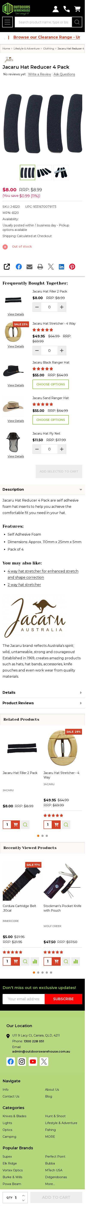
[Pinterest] (72, 267)
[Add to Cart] (56, 961)
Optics (7, 1130)
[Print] (40, 267)
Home (6, 48)
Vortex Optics (13, 1170)
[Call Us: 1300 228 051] (66, 9)
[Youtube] (33, 1061)
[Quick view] (25, 824)
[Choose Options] (15, 824)
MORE (50, 1137)
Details (9, 693)
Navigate (12, 1081)
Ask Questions (64, 74)
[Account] (55, 9)
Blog (48, 1096)
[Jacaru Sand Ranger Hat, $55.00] (63, 748)
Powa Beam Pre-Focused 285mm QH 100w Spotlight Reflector (62, 910)
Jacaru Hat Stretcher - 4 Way (54, 323)
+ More (31, 796)
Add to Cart (56, 1197)
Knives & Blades (14, 1116)
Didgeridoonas (56, 1177)
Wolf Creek (12, 926)
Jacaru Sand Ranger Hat (50, 398)
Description (13, 489)
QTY (9, 1197)
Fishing (50, 1130)
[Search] (77, 22)
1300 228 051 (34, 1041)
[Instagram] (22, 1061)
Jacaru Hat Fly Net (46, 433)
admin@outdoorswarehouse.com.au (41, 1051)
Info (6, 1090)
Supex (7, 1156)
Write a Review (39, 74)
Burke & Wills (12, 1177)
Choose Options (50, 384)
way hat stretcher (25, 585)
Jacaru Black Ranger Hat (50, 362)
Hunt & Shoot (55, 1116)
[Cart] (77, 9)
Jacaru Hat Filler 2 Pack (49, 291)
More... (50, 1184)
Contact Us (11, 1096)
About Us (52, 1090)
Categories (13, 1107)
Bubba (50, 1163)
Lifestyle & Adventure (61, 1123)
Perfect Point (55, 1156)
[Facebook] (19, 267)
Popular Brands (18, 1148)
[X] (51, 267)
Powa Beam (52, 921)
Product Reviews (18, 703)
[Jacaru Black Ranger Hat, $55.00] (22, 748)
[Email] (29, 267)
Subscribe (63, 999)
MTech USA (53, 1170)
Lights (7, 1123)
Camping (9, 1137)
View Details (16, 314)
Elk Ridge (10, 1163)
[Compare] (35, 961)
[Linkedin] (62, 267)
